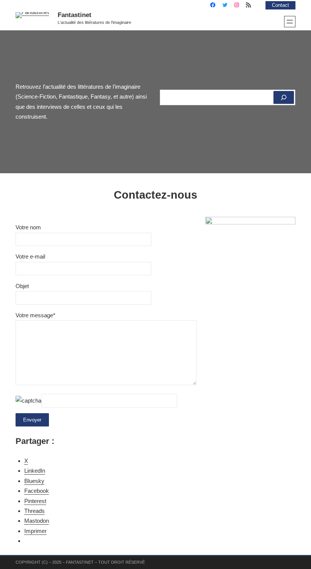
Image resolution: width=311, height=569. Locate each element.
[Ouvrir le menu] (289, 21)
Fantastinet (74, 15)
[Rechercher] (283, 97)
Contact (280, 5)
